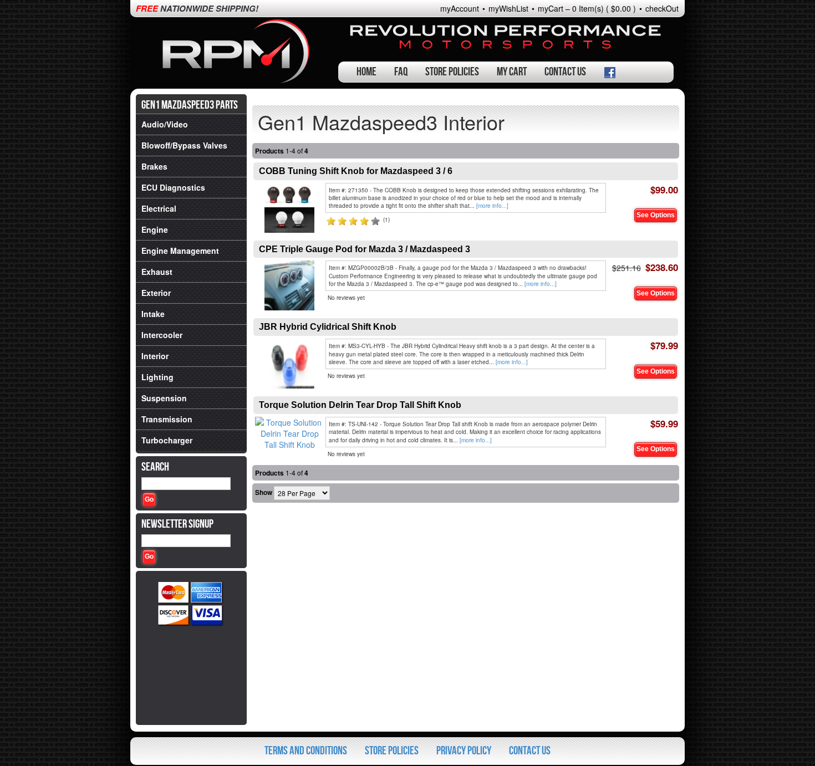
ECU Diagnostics (173, 187)
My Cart (512, 72)
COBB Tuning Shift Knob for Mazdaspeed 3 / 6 (355, 171)
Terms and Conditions (305, 751)
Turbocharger (166, 440)
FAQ (400, 72)
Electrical (158, 208)
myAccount (459, 8)
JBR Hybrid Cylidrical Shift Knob (327, 326)
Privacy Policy (463, 751)
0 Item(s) (588, 8)
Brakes (154, 166)
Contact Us (565, 72)
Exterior (156, 292)
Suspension (164, 398)
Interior (155, 355)
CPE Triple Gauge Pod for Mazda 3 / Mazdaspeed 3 (364, 249)
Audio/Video (164, 124)
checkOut (662, 8)
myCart (550, 8)
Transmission (166, 419)
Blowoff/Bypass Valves (184, 145)
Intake (153, 313)
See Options (655, 215)
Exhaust (156, 271)
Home (366, 72)
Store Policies (452, 72)
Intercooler (161, 334)
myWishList (508, 8)
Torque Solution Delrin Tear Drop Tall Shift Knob (360, 405)
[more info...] (492, 206)
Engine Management (180, 250)
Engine (154, 229)
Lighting (157, 376)
